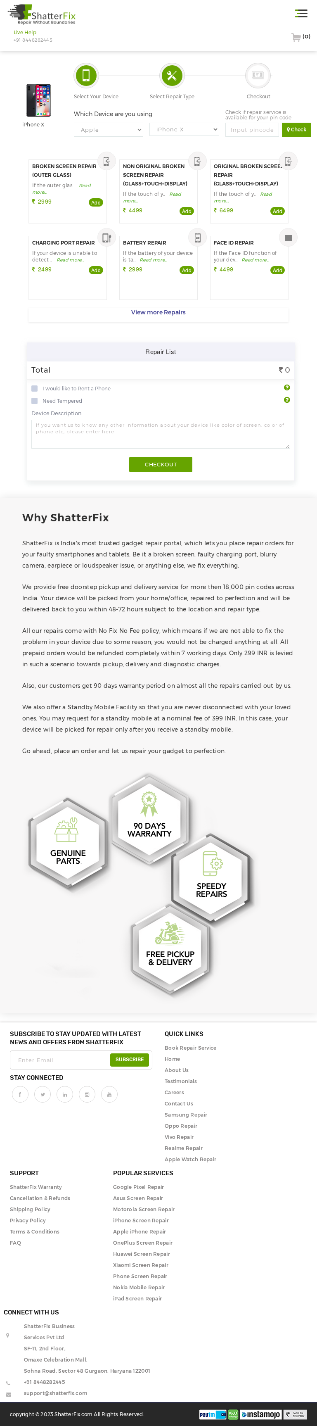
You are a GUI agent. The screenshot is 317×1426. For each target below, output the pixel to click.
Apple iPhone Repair (139, 1232)
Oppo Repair (181, 1126)
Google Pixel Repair (138, 1187)
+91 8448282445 (44, 1382)
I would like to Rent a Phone (77, 388)
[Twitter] (42, 1094)
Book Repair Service (191, 1048)
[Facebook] (20, 1094)
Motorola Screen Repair (144, 1209)
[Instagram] (87, 1094)
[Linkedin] (65, 1094)
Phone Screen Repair (140, 1276)
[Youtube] (109, 1094)
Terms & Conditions (34, 1232)
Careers (174, 1092)
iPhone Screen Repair (141, 1220)
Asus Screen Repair (138, 1198)
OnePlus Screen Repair (143, 1243)
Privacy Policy (28, 1220)
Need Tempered (62, 401)
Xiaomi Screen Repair (140, 1265)
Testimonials (181, 1081)
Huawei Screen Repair (141, 1254)
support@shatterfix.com (56, 1393)
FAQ (15, 1243)
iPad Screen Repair (137, 1298)
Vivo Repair (179, 1137)
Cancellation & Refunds (40, 1198)
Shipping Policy (30, 1209)
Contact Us (179, 1103)
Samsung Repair (186, 1115)
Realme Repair (184, 1148)
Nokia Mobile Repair (139, 1287)
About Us (177, 1070)
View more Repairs (158, 312)
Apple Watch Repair (190, 1159)
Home (172, 1059)
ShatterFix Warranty (36, 1187)
